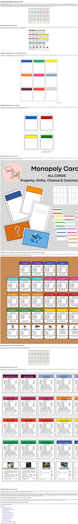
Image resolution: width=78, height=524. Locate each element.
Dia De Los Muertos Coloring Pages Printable (8, 521)
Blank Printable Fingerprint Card (7, 507)
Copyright (14, 523)
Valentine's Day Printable (5, 510)
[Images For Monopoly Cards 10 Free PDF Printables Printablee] (39, 300)
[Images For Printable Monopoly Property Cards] (39, 16)
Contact (1, 523)
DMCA (12, 523)
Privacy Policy (5, 523)
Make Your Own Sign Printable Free (7, 512)
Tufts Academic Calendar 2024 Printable (8, 509)
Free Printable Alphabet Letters (6, 518)
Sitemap (9, 523)
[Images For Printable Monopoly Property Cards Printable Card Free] (39, 40)
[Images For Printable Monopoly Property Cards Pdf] (39, 80)
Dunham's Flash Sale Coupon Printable (7, 515)
